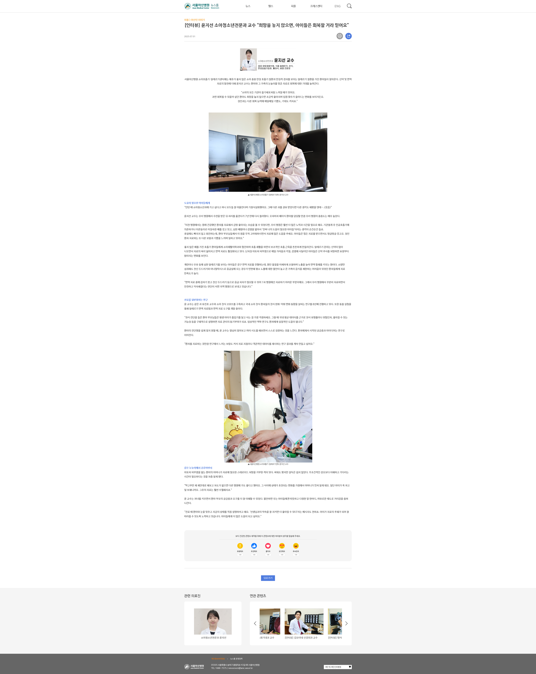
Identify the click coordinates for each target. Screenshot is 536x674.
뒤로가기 (268, 578)
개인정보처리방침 (218, 659)
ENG (338, 6)
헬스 (270, 6)
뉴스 (248, 6)
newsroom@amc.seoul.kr (240, 668)
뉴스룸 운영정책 (236, 659)
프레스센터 (316, 6)
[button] (345, 624)
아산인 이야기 (198, 20)
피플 (293, 6)
